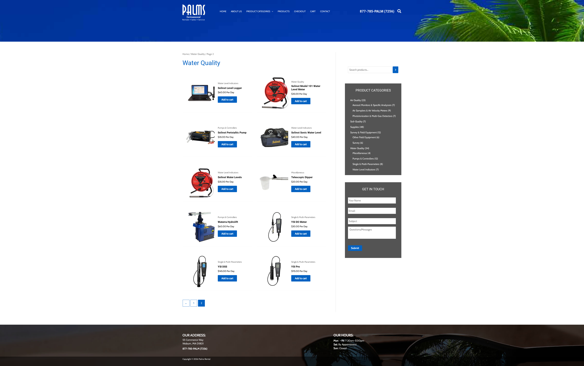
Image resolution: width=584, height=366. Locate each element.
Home (185, 54)
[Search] (395, 69)
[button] (271, 11)
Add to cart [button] (227, 99)
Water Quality (198, 54)
